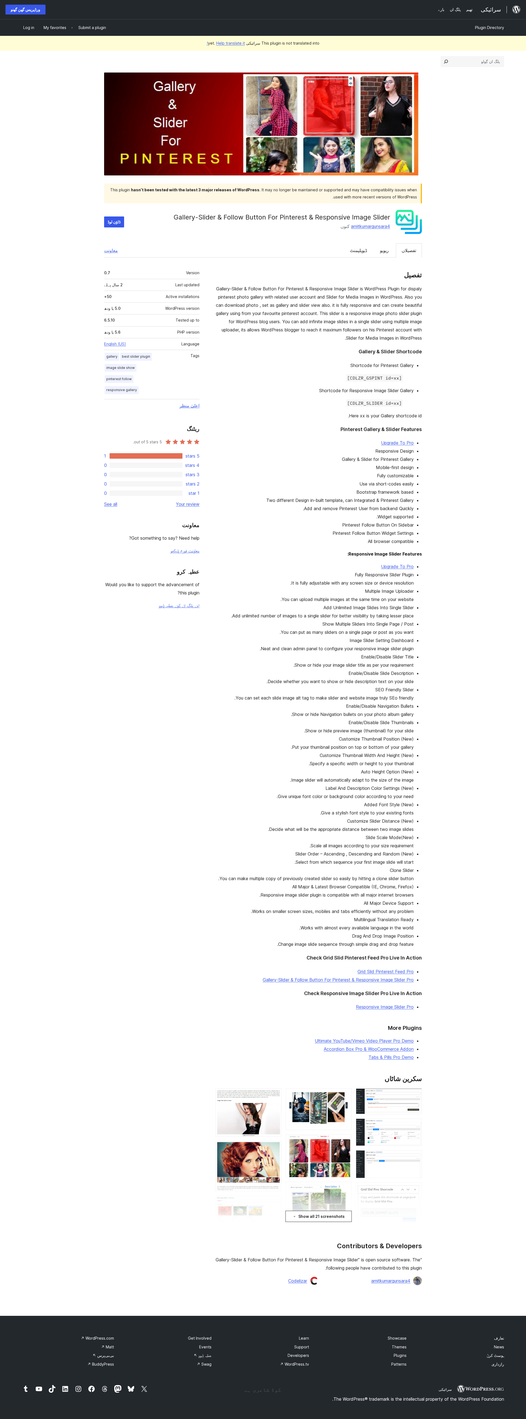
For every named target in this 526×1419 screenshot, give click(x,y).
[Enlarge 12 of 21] (344, 1189)
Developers (298, 1355)
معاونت (111, 250)
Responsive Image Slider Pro (385, 1007)
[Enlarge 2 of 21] (414, 1126)
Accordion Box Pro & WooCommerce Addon (369, 1049)
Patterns (399, 1364)
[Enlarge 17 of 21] (274, 1096)
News (499, 1347)
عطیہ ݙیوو (202, 1355)
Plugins (400, 1355)
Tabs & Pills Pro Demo (391, 1057)
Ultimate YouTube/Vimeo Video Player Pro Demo (364, 1041)
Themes (399, 1347)
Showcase (397, 1338)
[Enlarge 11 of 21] (344, 1142)
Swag (204, 1364)
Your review (187, 504)
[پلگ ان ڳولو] (446, 61)
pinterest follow (119, 379)
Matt (107, 1347)
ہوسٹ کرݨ (495, 1355)
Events (205, 1347)
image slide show (120, 368)
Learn (304, 1338)
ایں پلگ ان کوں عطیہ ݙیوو (179, 605)
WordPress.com (97, 1338)
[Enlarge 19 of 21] (274, 1203)
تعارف (499, 1338)
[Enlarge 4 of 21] (414, 1190)
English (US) (115, 344)
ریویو (384, 250)
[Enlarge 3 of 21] (414, 1157)
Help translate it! (226, 43)
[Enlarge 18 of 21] (274, 1148)
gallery (112, 356)
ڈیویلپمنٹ (358, 250)
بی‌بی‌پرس (103, 1355)
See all (110, 504)
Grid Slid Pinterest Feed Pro (386, 971)
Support (301, 1347)
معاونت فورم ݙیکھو (184, 550)
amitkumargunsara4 (370, 226)
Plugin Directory (489, 27)
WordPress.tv (294, 1364)
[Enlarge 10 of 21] (344, 1096)
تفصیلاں (409, 250)
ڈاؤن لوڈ (114, 221)
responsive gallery (121, 390)
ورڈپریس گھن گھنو (25, 9)
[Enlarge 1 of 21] (414, 1096)
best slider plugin (136, 356)
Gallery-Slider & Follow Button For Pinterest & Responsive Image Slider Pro (338, 979)
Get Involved (199, 1338)
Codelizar (297, 1281)
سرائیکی (445, 1389)
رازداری (497, 1364)
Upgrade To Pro (397, 443)
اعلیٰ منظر (189, 405)
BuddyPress (100, 1364)
